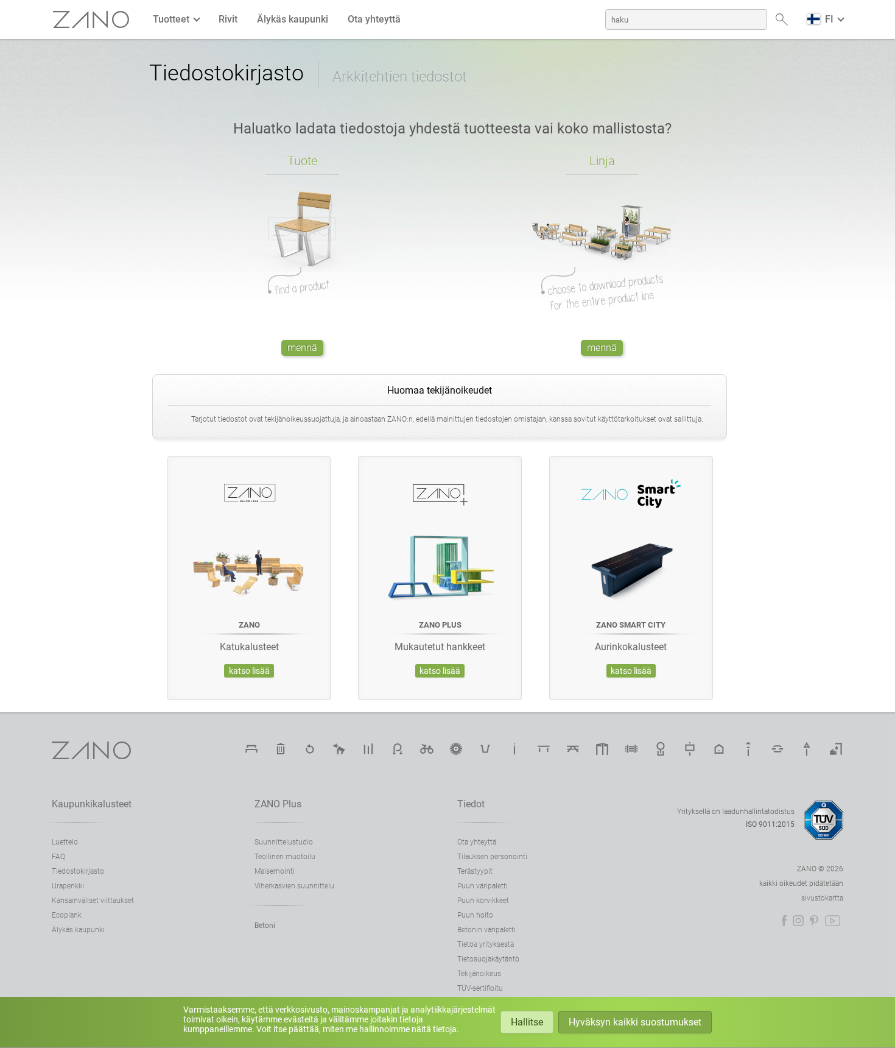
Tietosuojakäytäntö (488, 959)
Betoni (264, 925)
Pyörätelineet (397, 749)
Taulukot (543, 749)
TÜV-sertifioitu (480, 988)
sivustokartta (822, 898)
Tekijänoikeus (479, 973)
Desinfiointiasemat (836, 749)
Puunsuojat (660, 749)
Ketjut (777, 749)
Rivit (228, 19)
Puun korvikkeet (483, 900)
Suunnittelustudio (283, 842)
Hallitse (527, 1022)
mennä (302, 347)
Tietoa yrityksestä (485, 944)
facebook (784, 920)
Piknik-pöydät (573, 749)
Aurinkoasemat (456, 749)
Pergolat (602, 749)
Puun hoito (475, 915)
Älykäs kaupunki (292, 19)
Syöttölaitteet (719, 749)
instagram (798, 920)
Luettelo (65, 842)
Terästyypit (475, 871)
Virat (368, 749)
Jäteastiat (280, 749)
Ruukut (485, 749)
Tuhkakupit (514, 749)
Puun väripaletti (482, 886)
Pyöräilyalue (426, 749)
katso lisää (249, 671)
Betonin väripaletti (486, 930)
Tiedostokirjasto (78, 871)
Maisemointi (274, 871)
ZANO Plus (277, 804)
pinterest (814, 920)
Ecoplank (67, 915)
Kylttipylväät (806, 749)
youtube (832, 920)
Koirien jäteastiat (339, 749)
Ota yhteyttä (374, 19)
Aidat (631, 749)
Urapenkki (68, 886)
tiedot (471, 804)
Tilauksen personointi (492, 856)
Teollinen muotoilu (284, 856)
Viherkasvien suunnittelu (294, 886)
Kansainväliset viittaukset (93, 900)
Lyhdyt (748, 749)
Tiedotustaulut (690, 749)
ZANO (91, 20)
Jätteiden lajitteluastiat (310, 749)
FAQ (58, 856)
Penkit (251, 749)
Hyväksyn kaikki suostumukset (635, 1022)
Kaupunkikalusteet (92, 804)
